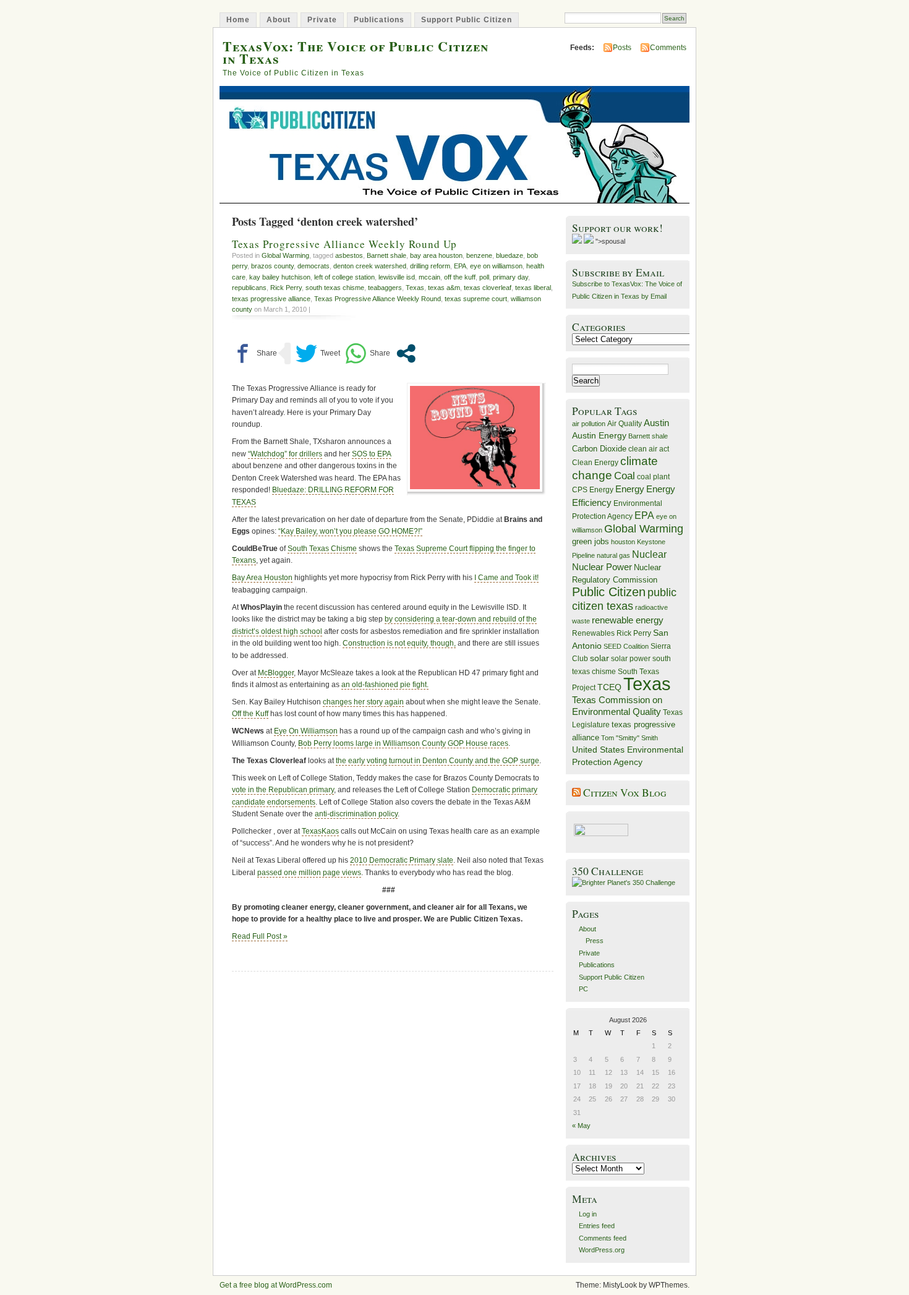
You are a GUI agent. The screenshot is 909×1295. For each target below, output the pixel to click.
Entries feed (597, 1225)
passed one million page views (309, 872)
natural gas (613, 555)
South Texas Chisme (322, 548)
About (279, 19)
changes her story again (363, 702)
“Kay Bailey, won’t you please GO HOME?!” (350, 531)
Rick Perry (286, 287)
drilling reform (430, 266)
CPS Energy (592, 489)
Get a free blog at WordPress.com (276, 1285)
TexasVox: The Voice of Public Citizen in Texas (356, 51)
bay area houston (436, 255)
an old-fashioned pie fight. (385, 684)
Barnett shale (386, 255)
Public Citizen (609, 592)
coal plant (653, 476)
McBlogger (276, 673)
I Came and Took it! (506, 577)
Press (595, 940)
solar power (631, 658)
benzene (479, 255)
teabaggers (385, 287)
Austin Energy (599, 435)
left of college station (344, 277)
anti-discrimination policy (356, 814)
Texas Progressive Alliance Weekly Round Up (344, 244)
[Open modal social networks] (406, 353)
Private (322, 19)
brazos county (272, 266)
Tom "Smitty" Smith (629, 738)
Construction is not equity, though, (399, 643)
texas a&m (444, 287)
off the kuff (460, 277)
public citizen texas (624, 599)
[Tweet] (318, 353)
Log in (588, 1214)
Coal (624, 476)
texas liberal (533, 287)
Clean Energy (595, 462)
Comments (668, 47)
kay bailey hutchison (279, 277)
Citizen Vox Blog (625, 792)
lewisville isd (396, 277)
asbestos (349, 255)
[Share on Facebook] (254, 353)
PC (583, 989)
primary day (510, 277)
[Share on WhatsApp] (367, 353)
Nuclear (649, 554)
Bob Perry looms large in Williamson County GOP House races (403, 743)
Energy (629, 489)
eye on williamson (496, 266)
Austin (656, 422)
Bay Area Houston (262, 577)
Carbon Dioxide (599, 448)
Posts (622, 47)
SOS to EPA (371, 454)
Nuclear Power (602, 567)
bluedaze (509, 255)
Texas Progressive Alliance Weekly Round (377, 298)
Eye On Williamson (306, 731)
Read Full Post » (260, 936)
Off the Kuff (250, 713)
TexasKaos (320, 831)
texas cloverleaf (487, 287)
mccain (429, 277)
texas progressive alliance (271, 298)
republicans (249, 287)
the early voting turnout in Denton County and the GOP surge (437, 760)
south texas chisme (334, 287)
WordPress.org (602, 1250)
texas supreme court (476, 298)
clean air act (648, 449)
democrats (313, 266)
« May (581, 1125)
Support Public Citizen (466, 19)
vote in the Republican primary (283, 789)
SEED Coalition (626, 646)
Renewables (593, 633)
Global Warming (285, 255)
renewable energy (628, 620)
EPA (460, 266)
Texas (415, 287)
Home (238, 19)
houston (623, 541)
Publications (379, 19)
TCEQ (609, 687)
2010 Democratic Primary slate (401, 860)
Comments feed (602, 1238)
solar (599, 658)
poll (484, 277)
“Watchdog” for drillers (285, 454)
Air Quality (624, 423)
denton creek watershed (369, 266)
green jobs (590, 541)
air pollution (588, 423)
